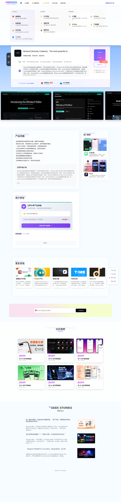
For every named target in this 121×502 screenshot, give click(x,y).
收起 (18, 183)
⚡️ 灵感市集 (45, 3)
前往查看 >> (103, 72)
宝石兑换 (54, 3)
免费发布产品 (109, 3)
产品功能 (113, 274)
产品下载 (113, 270)
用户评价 (113, 277)
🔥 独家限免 (35, 3)
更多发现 (113, 281)
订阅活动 (81, 310)
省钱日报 (63, 3)
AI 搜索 (27, 3)
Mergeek (64, 470)
